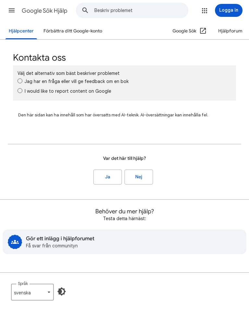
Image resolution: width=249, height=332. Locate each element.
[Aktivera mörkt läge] (61, 291)
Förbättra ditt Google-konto (72, 31)
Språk (23, 283)
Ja (107, 177)
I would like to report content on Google (68, 91)
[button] (11, 10)
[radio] (20, 80)
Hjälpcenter (21, 31)
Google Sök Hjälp (44, 10)
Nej (138, 177)
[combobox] (141, 10)
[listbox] (32, 292)
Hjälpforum (230, 31)
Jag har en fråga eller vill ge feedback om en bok (77, 81)
